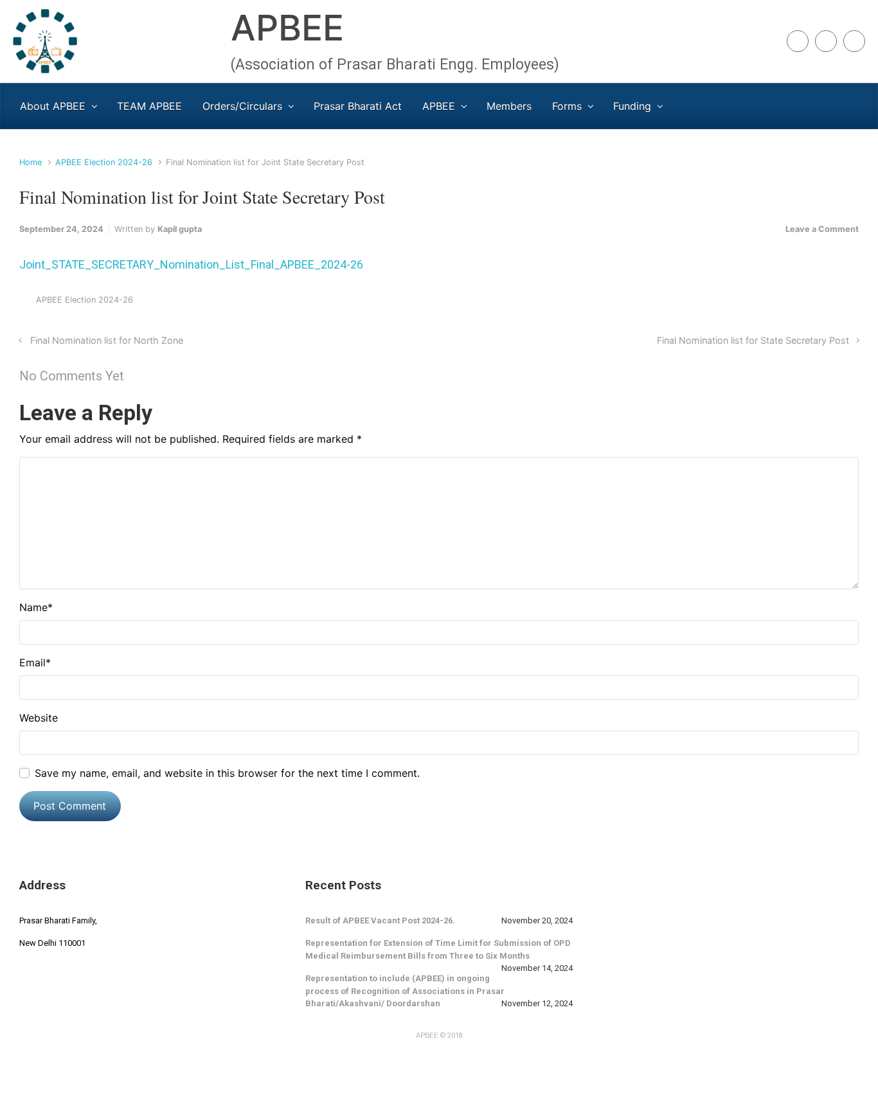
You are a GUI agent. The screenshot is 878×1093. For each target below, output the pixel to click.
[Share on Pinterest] (815, 303)
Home (30, 162)
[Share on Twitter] (776, 303)
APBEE (287, 27)
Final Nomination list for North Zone (106, 340)
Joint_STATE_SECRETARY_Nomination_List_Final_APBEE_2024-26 (191, 264)
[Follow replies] (142, 376)
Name (36, 607)
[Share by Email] (834, 303)
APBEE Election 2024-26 (103, 162)
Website (38, 717)
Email (35, 662)
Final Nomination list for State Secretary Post (753, 340)
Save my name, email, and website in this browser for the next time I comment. (227, 773)
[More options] (852, 303)
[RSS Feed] (798, 41)
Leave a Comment (822, 229)
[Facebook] (826, 41)
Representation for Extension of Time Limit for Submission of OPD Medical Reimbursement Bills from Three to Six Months (438, 949)
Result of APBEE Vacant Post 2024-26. (380, 920)
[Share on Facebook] (795, 303)
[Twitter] (854, 41)
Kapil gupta (179, 229)
